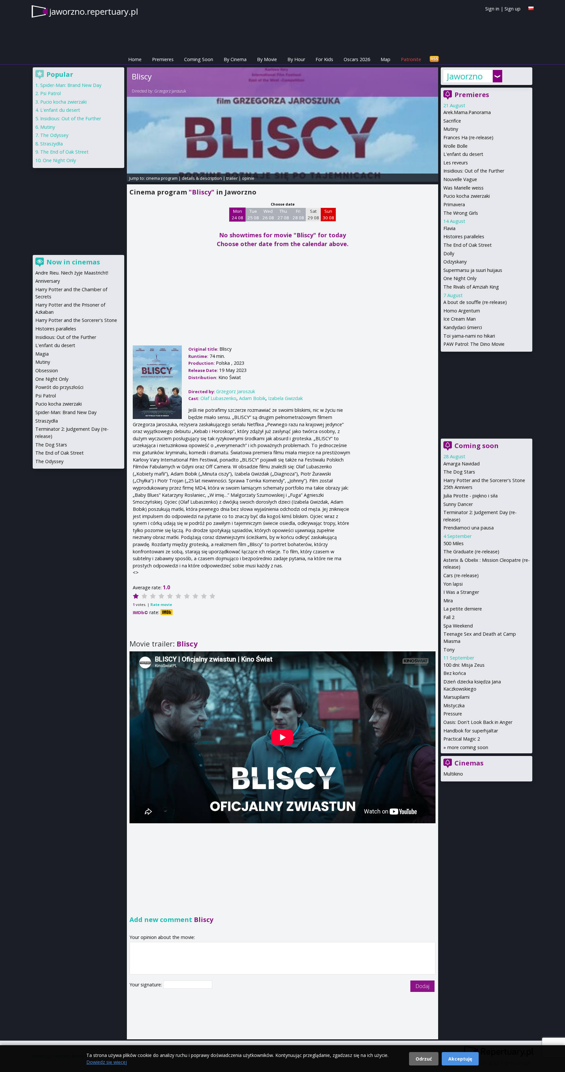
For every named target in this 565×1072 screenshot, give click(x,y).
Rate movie (161, 604)
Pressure (452, 714)
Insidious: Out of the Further (473, 171)
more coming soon (467, 747)
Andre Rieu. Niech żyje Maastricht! (71, 273)
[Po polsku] (531, 8)
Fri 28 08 (298, 214)
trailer (232, 178)
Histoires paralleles (463, 236)
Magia (42, 354)
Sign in (492, 9)
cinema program (162, 178)
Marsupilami (456, 697)
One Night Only (459, 278)
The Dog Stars (459, 472)
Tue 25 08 (253, 214)
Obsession (46, 370)
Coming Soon (198, 59)
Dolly (448, 253)
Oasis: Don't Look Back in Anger (477, 722)
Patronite (411, 59)
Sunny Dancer (458, 504)
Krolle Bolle (455, 146)
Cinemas (469, 763)
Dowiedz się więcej (106, 1062)
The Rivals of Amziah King (471, 287)
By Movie (267, 59)
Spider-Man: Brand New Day (70, 85)
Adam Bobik (252, 398)
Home (135, 59)
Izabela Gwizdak (285, 398)
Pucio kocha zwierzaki (466, 196)
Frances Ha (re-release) (468, 137)
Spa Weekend (458, 626)
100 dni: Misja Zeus (464, 665)
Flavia (449, 228)
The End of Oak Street (467, 245)
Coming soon (476, 445)
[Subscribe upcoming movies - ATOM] (434, 59)
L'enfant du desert (463, 154)
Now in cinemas (73, 262)
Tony (448, 649)
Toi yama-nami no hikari (469, 336)
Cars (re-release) (461, 575)
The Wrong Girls (460, 213)
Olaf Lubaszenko (218, 398)
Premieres (163, 59)
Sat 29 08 (313, 214)
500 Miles (453, 543)
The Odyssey (54, 135)
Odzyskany (455, 262)
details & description (202, 178)
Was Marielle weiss (463, 188)
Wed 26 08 (268, 214)
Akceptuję (460, 1059)
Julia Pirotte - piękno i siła (470, 496)
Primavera (454, 204)
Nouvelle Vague (460, 179)
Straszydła (51, 144)
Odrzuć (424, 1059)
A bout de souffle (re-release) (475, 302)
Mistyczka (454, 705)
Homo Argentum (461, 311)
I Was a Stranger (461, 592)
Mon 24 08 (237, 214)
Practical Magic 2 (461, 739)
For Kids (324, 59)
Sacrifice (452, 121)
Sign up (513, 9)
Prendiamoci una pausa (468, 528)
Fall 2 (448, 617)
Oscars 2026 (357, 59)
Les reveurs (455, 162)
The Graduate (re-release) (471, 551)
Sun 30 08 (328, 214)
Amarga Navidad (461, 464)
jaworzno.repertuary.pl (93, 11)
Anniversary (47, 281)
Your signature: (146, 984)
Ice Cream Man (459, 319)
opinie (248, 178)
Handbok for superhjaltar (470, 731)
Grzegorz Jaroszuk (170, 91)
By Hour (296, 59)
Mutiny (450, 129)
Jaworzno (465, 76)
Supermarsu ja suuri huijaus (472, 270)
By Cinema (235, 59)
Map (385, 59)
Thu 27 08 (283, 214)
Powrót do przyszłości (59, 387)
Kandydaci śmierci (462, 327)
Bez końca (454, 673)
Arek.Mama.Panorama (467, 112)
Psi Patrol (50, 93)
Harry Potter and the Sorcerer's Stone (76, 320)
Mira (448, 600)
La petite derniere (462, 609)
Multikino (453, 774)
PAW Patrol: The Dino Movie (474, 344)
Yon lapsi (453, 584)
